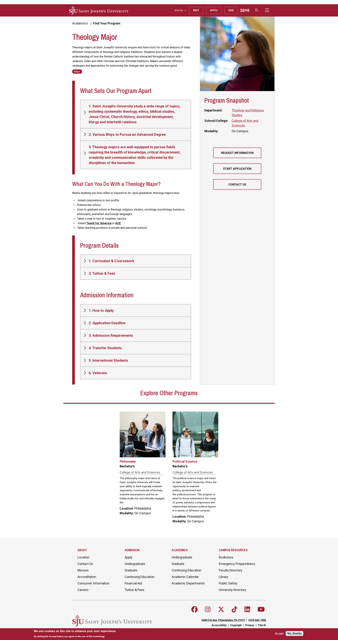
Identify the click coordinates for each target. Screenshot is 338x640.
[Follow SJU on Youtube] (261, 609)
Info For (179, 10)
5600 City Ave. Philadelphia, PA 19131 (223, 620)
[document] (75, 633)
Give (231, 10)
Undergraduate (135, 564)
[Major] (77, 71)
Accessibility (219, 625)
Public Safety (228, 583)
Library (223, 577)
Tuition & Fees (134, 590)
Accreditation (86, 577)
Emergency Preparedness (237, 564)
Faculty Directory (230, 570)
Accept (279, 633)
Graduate (131, 570)
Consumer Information (93, 583)
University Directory (232, 590)
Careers (83, 590)
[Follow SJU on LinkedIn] (247, 609)
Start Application (237, 168)
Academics (80, 23)
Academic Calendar (185, 577)
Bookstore (226, 557)
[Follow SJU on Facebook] (194, 609)
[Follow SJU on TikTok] (234, 609)
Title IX (262, 625)
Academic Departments (188, 583)
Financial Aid (133, 583)
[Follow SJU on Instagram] (208, 609)
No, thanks (294, 633)
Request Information (237, 153)
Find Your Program (106, 23)
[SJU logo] (99, 10)
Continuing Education (139, 577)
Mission (83, 570)
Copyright (236, 625)
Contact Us (237, 184)
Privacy (249, 625)
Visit (196, 10)
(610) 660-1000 (257, 620)
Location (83, 557)
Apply (214, 10)
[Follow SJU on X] (221, 609)
